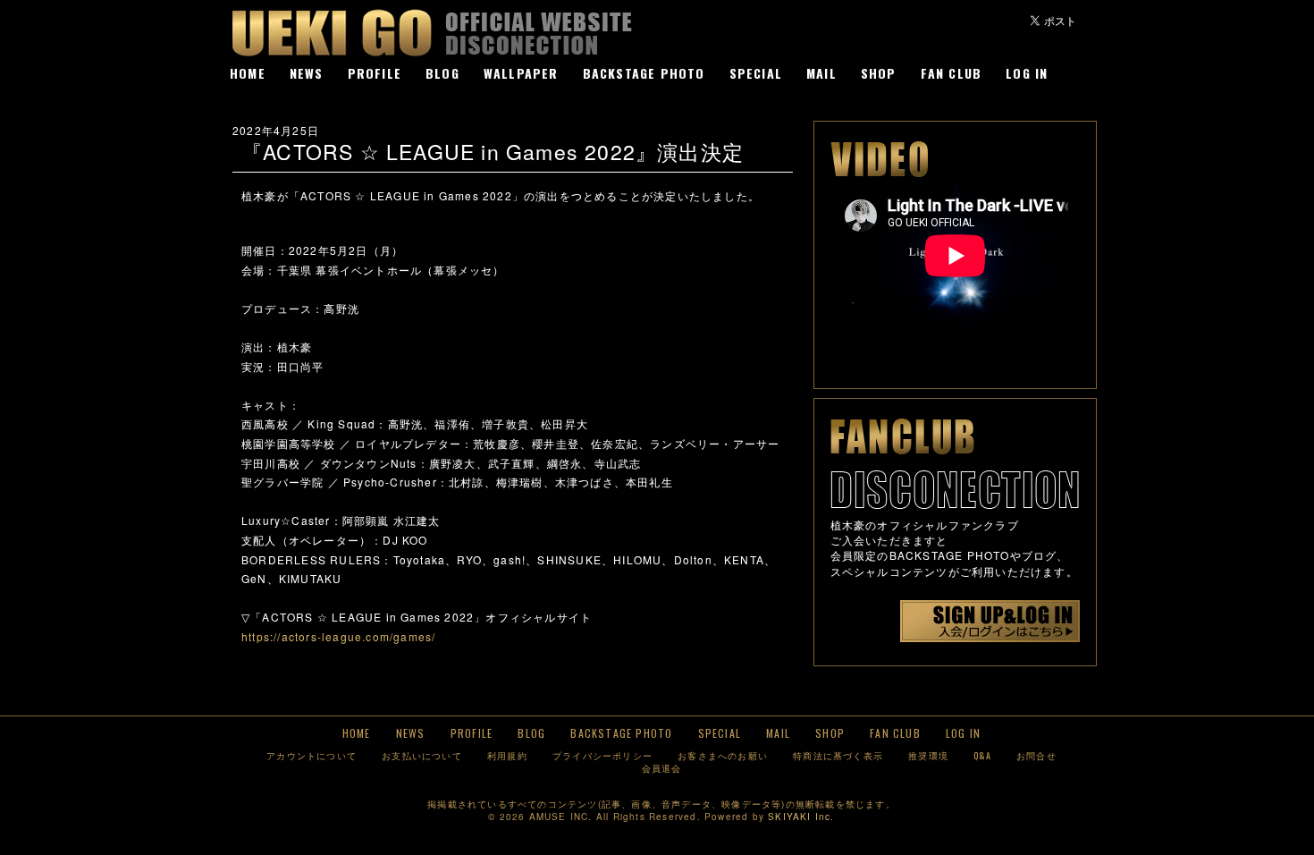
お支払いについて (422, 755)
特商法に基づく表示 (838, 755)
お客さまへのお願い (723, 755)
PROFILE (374, 72)
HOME (247, 72)
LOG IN (1027, 72)
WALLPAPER (521, 72)
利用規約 (507, 755)
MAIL (821, 72)
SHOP (879, 72)
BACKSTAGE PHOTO (644, 72)
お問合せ (1036, 755)
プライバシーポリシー (602, 755)
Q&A (982, 755)
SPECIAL (755, 72)
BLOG (442, 72)
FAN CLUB (951, 72)
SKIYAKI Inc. (801, 816)
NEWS (307, 72)
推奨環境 (928, 755)
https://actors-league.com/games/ (338, 636)
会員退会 (662, 768)
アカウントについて (311, 755)
